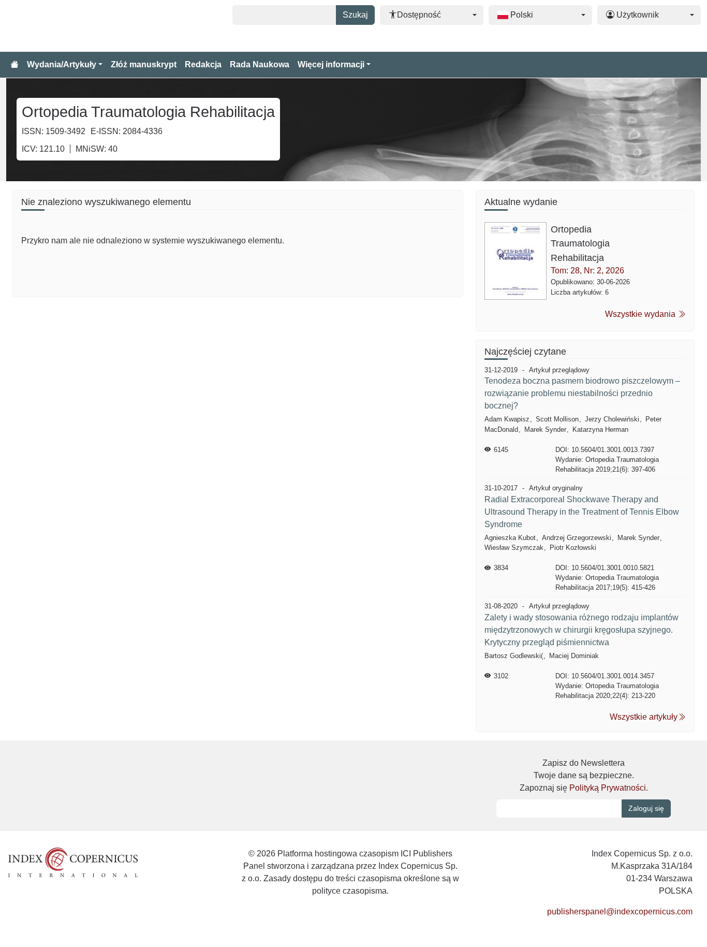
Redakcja (203, 64)
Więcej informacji (331, 64)
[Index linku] (73, 861)
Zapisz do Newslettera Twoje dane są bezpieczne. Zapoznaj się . (584, 775)
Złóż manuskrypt (143, 64)
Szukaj (355, 14)
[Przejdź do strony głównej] (14, 64)
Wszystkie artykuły (643, 716)
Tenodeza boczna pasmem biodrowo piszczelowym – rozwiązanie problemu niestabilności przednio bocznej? (582, 393)
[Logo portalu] (58, 26)
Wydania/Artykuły (61, 64)
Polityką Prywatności (607, 787)
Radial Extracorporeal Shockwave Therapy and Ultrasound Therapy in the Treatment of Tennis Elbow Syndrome (581, 512)
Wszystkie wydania (641, 314)
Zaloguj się (646, 808)
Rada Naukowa (259, 64)
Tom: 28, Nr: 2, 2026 (587, 270)
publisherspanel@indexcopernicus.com (620, 911)
